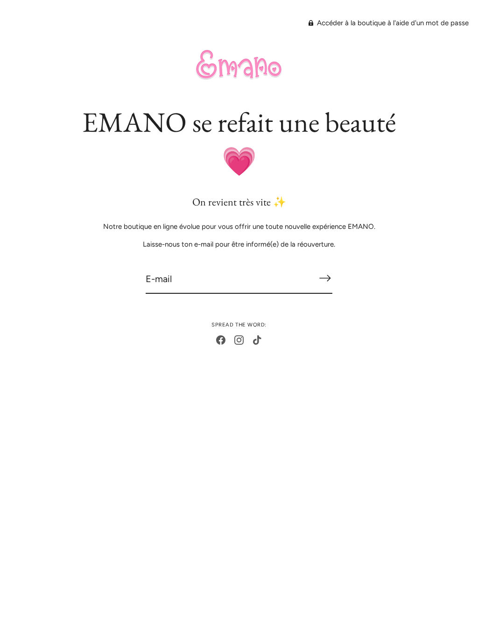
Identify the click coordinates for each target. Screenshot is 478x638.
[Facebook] (220, 339)
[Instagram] (239, 339)
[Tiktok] (257, 339)
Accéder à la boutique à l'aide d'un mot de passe (392, 23)
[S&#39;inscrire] (325, 278)
